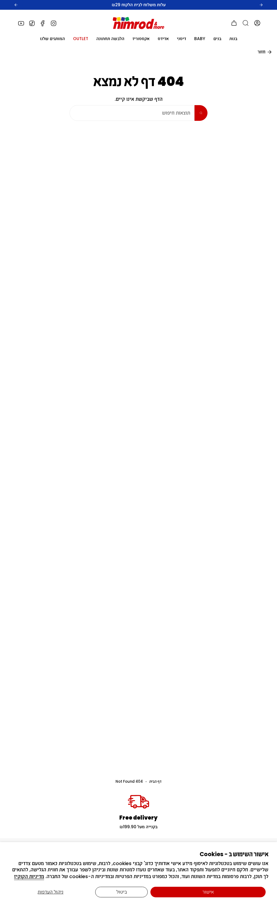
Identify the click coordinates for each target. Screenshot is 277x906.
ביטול (121, 892)
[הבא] (261, 4)
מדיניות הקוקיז (29, 876)
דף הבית (155, 781)
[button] (233, 38)
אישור (208, 892)
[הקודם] (16, 4)
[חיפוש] (245, 23)
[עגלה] (234, 23)
